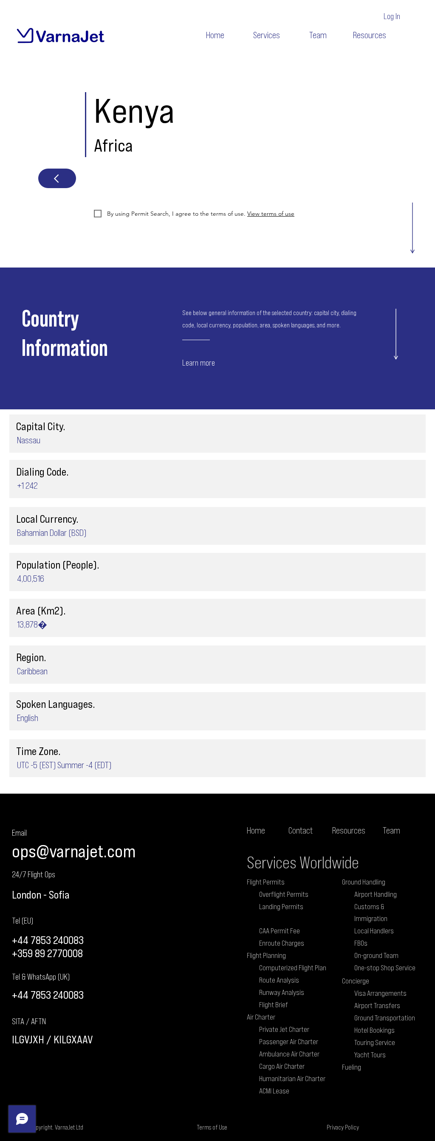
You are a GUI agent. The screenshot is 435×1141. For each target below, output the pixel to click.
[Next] (57, 178)
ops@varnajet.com (74, 850)
